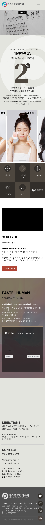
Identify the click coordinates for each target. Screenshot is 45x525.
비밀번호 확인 (33, 356)
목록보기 (9, 356)
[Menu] (38, 4)
